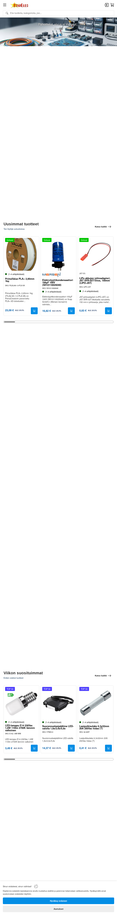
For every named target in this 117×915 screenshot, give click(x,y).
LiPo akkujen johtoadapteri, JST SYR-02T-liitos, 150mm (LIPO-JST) (94, 280)
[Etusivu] (55, 29)
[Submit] (34, 310)
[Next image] (34, 255)
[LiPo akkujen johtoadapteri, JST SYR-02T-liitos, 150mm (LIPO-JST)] (95, 254)
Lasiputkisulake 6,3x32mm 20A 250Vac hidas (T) (94, 727)
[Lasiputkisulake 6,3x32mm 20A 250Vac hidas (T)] (95, 703)
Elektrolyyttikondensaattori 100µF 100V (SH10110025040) (57, 282)
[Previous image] (9, 255)
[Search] (58, 13)
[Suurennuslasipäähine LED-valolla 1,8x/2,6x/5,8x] (58, 703)
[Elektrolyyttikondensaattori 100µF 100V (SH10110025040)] (58, 254)
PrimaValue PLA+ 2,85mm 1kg (19, 280)
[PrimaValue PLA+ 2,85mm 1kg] (21, 254)
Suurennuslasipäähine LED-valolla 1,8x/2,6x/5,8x (58, 727)
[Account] (106, 5)
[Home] (19, 5)
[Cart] (112, 5)
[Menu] (4, 5)
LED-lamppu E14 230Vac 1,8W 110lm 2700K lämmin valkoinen (20, 727)
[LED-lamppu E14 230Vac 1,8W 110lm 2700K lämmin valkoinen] (21, 703)
